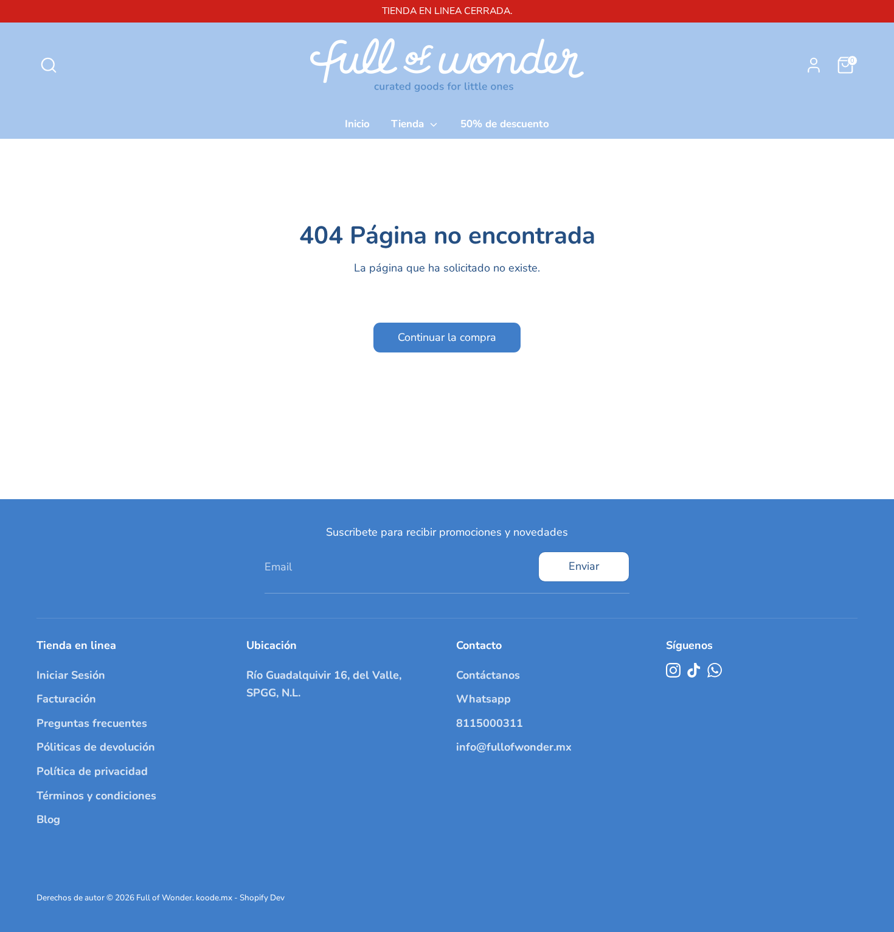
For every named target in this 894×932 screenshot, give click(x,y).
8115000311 (489, 723)
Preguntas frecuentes (91, 723)
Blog (48, 819)
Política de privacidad (92, 771)
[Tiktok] (694, 670)
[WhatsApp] (714, 670)
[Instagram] (673, 670)
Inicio (357, 124)
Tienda (409, 124)
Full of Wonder (164, 897)
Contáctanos (488, 675)
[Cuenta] (814, 65)
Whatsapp (483, 699)
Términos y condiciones (96, 795)
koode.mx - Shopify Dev (240, 897)
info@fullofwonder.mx (514, 747)
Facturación (66, 699)
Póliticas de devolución (95, 747)
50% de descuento (504, 124)
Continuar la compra (447, 337)
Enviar (584, 566)
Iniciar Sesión (70, 675)
